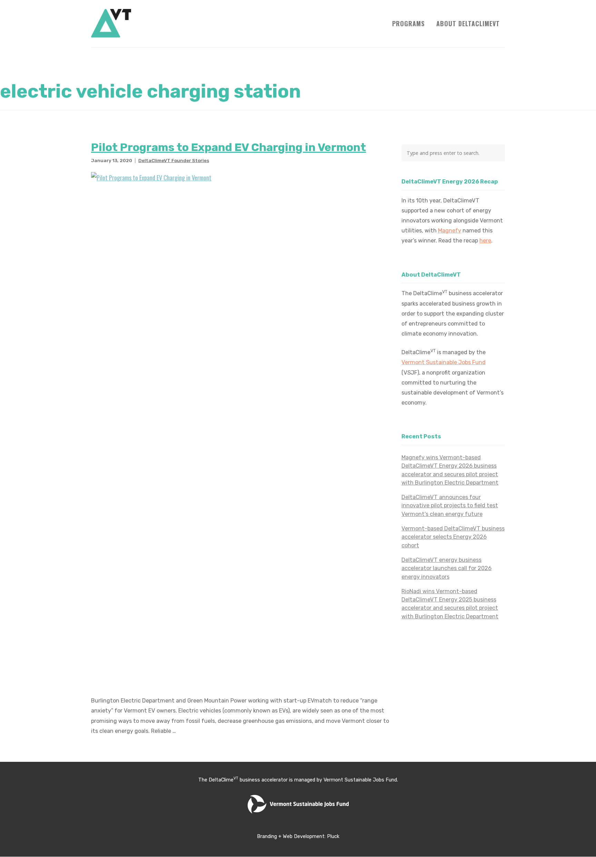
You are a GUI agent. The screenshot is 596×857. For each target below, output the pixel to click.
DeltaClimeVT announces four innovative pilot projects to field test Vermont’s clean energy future (449, 505)
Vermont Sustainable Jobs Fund (443, 362)
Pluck (333, 836)
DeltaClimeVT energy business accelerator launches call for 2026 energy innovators (446, 568)
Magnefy (449, 230)
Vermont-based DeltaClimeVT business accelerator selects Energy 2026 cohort (453, 537)
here (485, 240)
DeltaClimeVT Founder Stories (173, 160)
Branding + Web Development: (292, 836)
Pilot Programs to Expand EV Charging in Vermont (228, 147)
